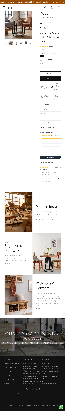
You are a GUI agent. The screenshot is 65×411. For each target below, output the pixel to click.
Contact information (33, 407)
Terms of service (46, 405)
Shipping (50, 59)
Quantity (42, 63)
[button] (4, 7)
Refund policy (37, 405)
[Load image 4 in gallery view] (26, 43)
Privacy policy (8, 375)
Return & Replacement (10, 371)
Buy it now (50, 78)
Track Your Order (9, 379)
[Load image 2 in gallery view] (16, 43)
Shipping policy (54, 405)
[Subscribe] (46, 394)
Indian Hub (12, 405)
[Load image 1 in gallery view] (11, 43)
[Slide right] (30, 43)
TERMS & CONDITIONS (10, 367)
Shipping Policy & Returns (11, 363)
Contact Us (7, 383)
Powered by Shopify (20, 405)
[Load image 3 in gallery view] (21, 43)
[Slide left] (6, 43)
